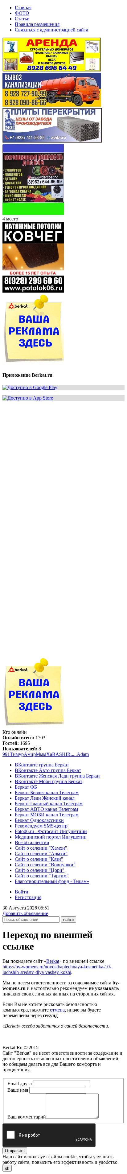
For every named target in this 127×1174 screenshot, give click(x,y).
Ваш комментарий (26, 1116)
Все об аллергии (32, 842)
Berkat (52, 961)
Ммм (41, 754)
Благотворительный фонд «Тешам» (52, 881)
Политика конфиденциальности (36, 1075)
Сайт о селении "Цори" (39, 870)
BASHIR (61, 754)
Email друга (19, 1083)
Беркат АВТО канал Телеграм (46, 809)
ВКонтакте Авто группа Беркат (48, 770)
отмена (57, 1009)
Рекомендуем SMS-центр (41, 825)
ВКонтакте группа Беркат (42, 764)
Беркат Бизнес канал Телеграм (47, 792)
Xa (49, 754)
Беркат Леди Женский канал (45, 798)
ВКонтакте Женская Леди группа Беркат (57, 775)
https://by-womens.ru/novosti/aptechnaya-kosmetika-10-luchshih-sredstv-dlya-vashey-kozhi (56, 969)
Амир (30, 754)
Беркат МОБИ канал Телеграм (47, 814)
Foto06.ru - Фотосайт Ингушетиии (51, 831)
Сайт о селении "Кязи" (39, 859)
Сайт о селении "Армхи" (41, 853)
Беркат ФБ (26, 787)
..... (74, 754)
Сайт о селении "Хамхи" (41, 848)
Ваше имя (17, 1090)
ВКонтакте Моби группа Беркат (48, 781)
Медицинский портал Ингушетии (51, 836)
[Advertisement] (63, 469)
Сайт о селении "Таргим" (42, 875)
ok (7, 1168)
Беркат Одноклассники (39, 820)
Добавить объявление (25, 913)
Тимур (17, 754)
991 (6, 754)
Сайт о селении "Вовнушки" (45, 864)
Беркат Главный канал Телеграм (49, 803)
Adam (83, 754)
